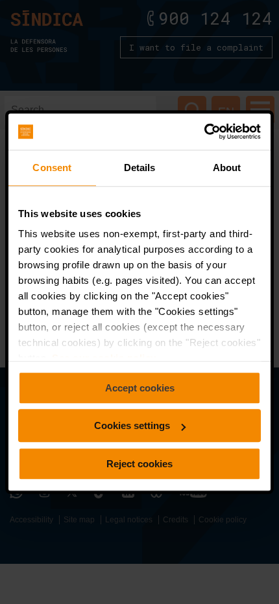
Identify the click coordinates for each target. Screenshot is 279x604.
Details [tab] (140, 167)
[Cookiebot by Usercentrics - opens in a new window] (204, 131)
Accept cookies (140, 387)
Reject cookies (139, 463)
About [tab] (227, 167)
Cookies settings (132, 425)
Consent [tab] (51, 167)
